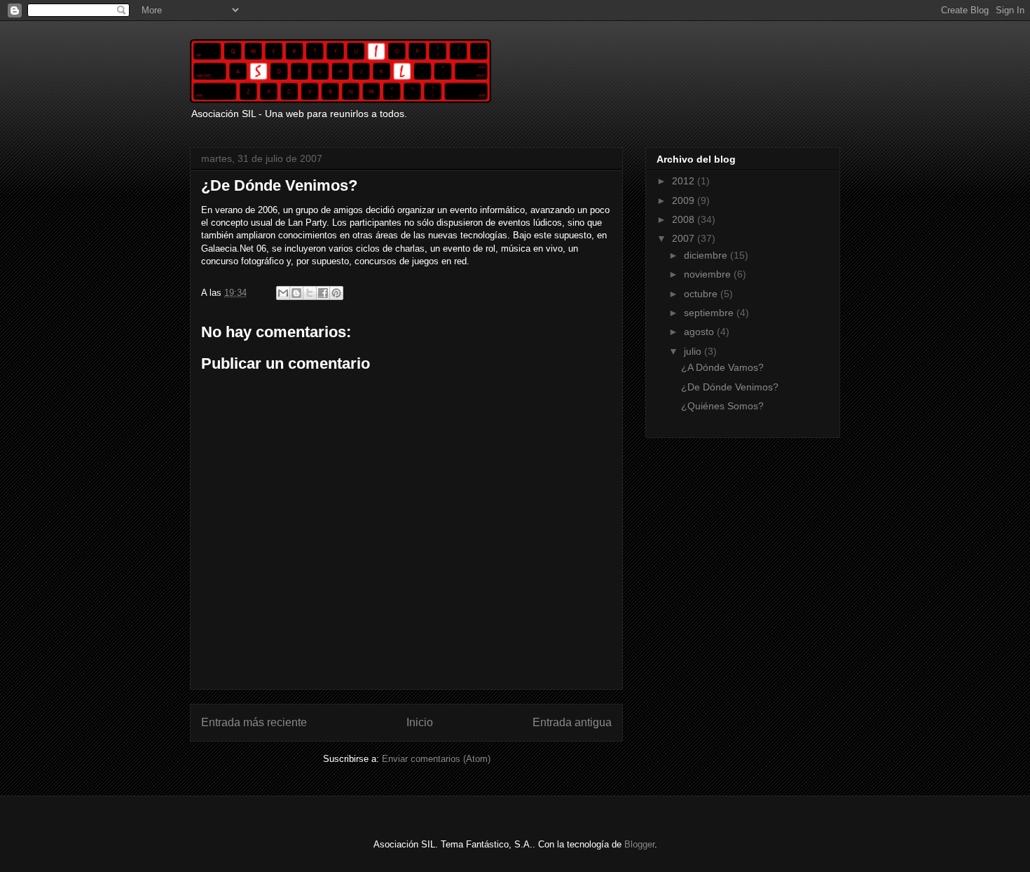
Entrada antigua (572, 722)
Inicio (419, 722)
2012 (684, 180)
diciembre (707, 255)
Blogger (639, 844)
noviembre (709, 274)
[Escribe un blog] (296, 293)
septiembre (710, 312)
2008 (684, 219)
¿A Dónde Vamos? (722, 367)
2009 (684, 200)
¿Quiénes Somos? (722, 405)
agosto (700, 331)
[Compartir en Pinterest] (336, 293)
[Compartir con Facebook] (323, 293)
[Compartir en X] (310, 293)
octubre (702, 293)
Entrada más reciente (254, 722)
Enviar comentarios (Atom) (436, 759)
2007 (684, 238)
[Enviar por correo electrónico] (283, 293)
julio (694, 351)
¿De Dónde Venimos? (729, 387)
